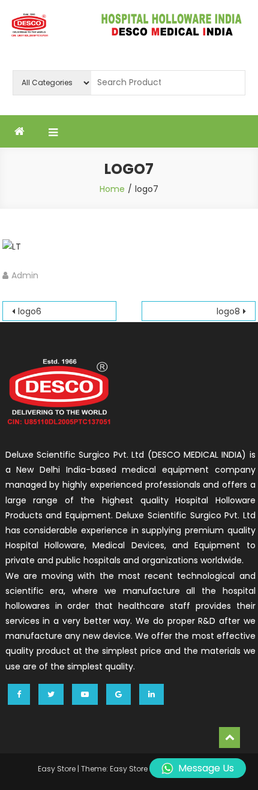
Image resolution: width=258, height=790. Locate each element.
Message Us (206, 768)
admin (24, 275)
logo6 (29, 311)
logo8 (228, 311)
